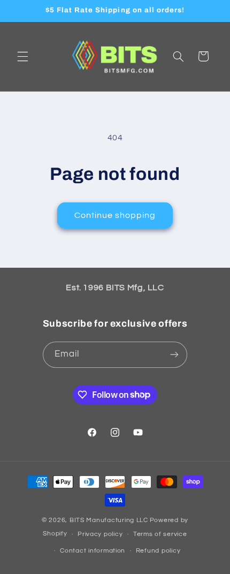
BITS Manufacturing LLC (109, 520)
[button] (22, 56)
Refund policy (158, 551)
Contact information (92, 551)
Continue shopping (115, 215)
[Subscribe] (174, 355)
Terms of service (160, 534)
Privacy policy (100, 534)
